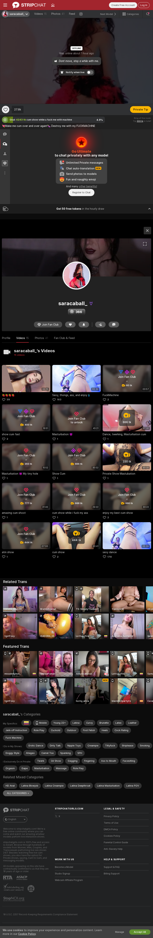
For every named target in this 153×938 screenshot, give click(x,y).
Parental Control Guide (116, 842)
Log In (143, 5)
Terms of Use (111, 823)
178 (109, 556)
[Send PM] (114, 324)
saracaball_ (11, 714)
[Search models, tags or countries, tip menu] (148, 14)
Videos (40, 13)
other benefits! (88, 186)
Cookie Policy (27, 933)
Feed (72, 13)
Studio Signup (62, 873)
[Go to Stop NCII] (14, 899)
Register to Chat (81, 192)
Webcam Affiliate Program (69, 880)
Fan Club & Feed (64, 338)
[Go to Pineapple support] (31, 888)
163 (59, 399)
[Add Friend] (100, 324)
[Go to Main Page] (29, 5)
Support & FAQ (112, 867)
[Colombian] (26, 723)
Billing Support (112, 873)
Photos (57, 13)
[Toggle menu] (5, 5)
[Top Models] (53, 5)
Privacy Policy (111, 816)
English (12, 819)
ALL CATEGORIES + (18, 793)
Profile (6, 338)
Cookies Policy (112, 836)
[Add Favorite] (5, 109)
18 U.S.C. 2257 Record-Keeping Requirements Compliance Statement (40, 914)
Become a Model (64, 867)
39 (8, 399)
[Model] (147, 230)
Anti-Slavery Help (113, 849)
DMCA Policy (111, 829)
